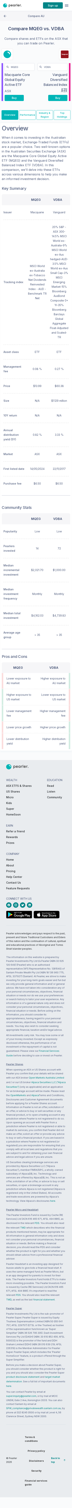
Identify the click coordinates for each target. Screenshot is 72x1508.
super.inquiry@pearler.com (21, 1396)
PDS (37, 1223)
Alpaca (35, 1095)
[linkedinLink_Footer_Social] (30, 905)
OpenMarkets (18, 1095)
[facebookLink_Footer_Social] (9, 905)
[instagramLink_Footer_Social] (16, 905)
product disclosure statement (23, 1376)
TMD (23, 1227)
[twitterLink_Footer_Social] (23, 905)
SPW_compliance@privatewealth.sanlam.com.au (33, 1408)
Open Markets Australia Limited (46, 1077)
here (52, 1200)
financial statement (44, 1299)
